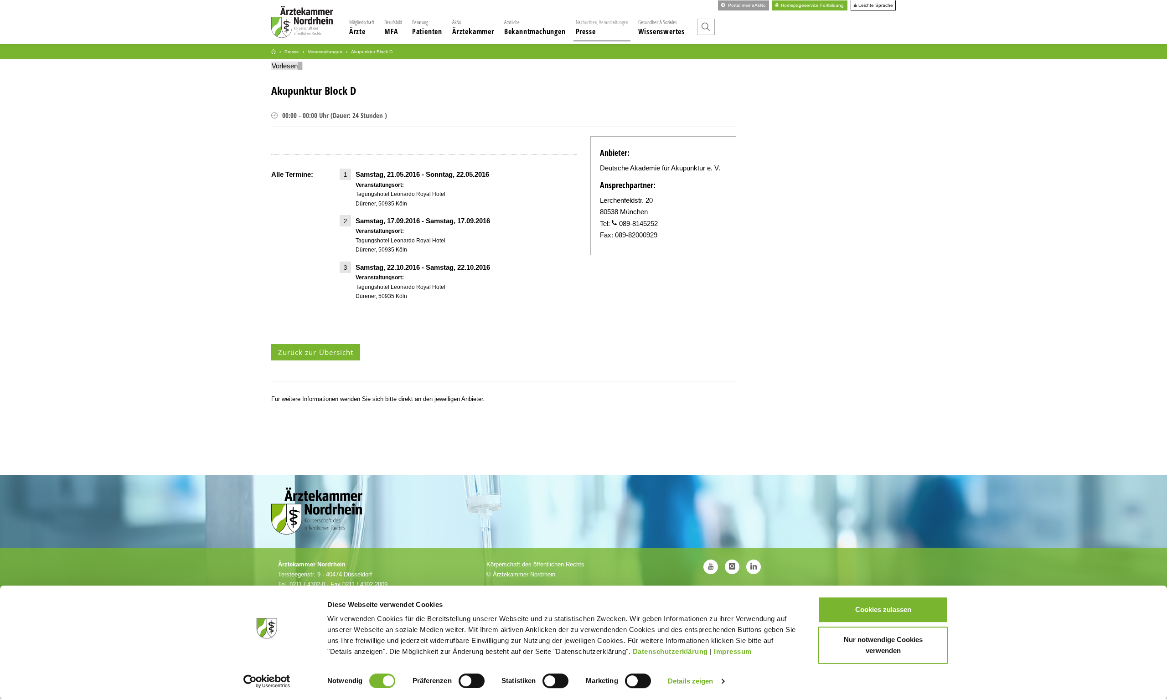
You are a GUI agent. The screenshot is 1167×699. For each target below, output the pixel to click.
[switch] (472, 680)
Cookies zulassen (883, 609)
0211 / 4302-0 (307, 584)
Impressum (733, 651)
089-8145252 (638, 223)
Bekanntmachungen (535, 27)
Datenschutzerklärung (670, 651)
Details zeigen (690, 681)
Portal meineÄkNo (746, 5)
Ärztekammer (473, 27)
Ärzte (361, 27)
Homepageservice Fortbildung (812, 5)
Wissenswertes (661, 27)
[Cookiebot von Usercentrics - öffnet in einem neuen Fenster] (267, 681)
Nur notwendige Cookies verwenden (883, 645)
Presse (602, 27)
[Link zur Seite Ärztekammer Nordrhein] (273, 51)
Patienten (427, 27)
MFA (393, 27)
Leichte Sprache (875, 5)
